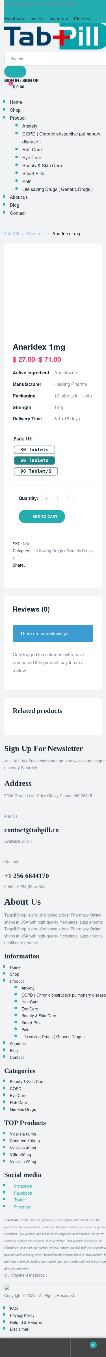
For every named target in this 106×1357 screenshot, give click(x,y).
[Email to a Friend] (65, 565)
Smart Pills (30, 1022)
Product (17, 981)
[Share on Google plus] (53, 565)
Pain (25, 1029)
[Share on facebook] (29, 565)
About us (18, 1043)
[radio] (34, 450)
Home (15, 967)
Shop (14, 974)
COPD (15, 1088)
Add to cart (45, 516)
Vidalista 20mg (23, 1161)
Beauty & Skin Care (38, 1015)
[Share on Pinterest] (59, 565)
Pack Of (22, 439)
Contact (17, 1057)
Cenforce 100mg (25, 1140)
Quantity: (28, 498)
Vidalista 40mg (23, 1147)
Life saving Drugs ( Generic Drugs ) (53, 1036)
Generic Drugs (23, 1109)
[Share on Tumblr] (47, 565)
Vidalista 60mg (23, 1134)
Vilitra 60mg (20, 1154)
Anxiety (27, 988)
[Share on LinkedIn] (41, 565)
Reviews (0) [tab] (31, 609)
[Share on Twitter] (35, 565)
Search (53, 1348)
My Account (17, 1348)
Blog (14, 1050)
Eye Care (29, 1009)
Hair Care (30, 1002)
